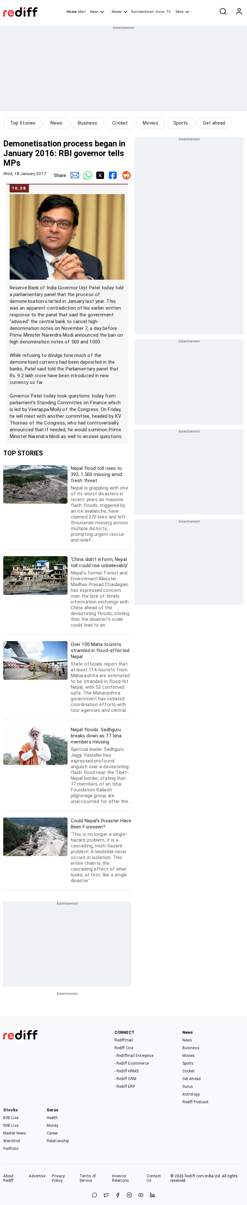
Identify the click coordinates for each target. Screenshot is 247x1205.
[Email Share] (73, 175)
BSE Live (10, 1118)
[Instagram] (129, 1195)
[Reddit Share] (124, 175)
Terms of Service (87, 1178)
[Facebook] (117, 1195)
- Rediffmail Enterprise (133, 1055)
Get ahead (214, 123)
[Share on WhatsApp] (94, 1195)
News (94, 12)
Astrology (191, 1094)
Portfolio (10, 1148)
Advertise (37, 1176)
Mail (81, 12)
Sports (180, 123)
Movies (150, 123)
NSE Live (10, 1125)
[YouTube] (140, 1195)
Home (72, 12)
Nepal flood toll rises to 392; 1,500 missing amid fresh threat (99, 504)
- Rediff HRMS (126, 1071)
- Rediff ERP (124, 1086)
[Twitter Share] (99, 175)
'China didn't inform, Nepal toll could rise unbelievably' (100, 592)
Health (52, 1118)
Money (117, 12)
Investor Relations (120, 1178)
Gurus (160, 12)
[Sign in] (239, 12)
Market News (14, 1133)
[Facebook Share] (111, 175)
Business (87, 123)
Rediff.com (194, 1176)
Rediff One (123, 1048)
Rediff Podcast (195, 1102)
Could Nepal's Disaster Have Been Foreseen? (101, 850)
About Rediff (8, 1178)
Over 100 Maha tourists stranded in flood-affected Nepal (100, 677)
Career (52, 1133)
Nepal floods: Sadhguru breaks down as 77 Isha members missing (101, 765)
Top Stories (22, 123)
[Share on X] (106, 1195)
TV (168, 12)
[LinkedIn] (152, 1195)
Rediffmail (123, 1040)
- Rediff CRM (125, 1079)
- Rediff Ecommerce (131, 1063)
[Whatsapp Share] (86, 175)
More (179, 12)
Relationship (58, 1141)
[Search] (223, 12)
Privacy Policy (58, 1178)
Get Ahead (191, 1079)
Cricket (120, 123)
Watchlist (11, 1141)
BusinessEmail (142, 12)
